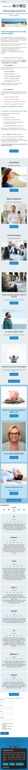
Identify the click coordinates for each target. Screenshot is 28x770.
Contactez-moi (14, 151)
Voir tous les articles (14, 381)
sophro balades (8, 81)
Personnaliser (20, 764)
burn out (9, 134)
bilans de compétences (10, 73)
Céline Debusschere (14, 11)
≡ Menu (3, 2)
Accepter (5, 764)
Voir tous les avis (14, 694)
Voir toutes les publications (14, 500)
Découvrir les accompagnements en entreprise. (12, 106)
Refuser (12, 764)
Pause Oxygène (15, 78)
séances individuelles (9, 71)
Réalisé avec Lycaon (14, 769)
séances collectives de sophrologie (13, 76)
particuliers (10, 65)
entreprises (10, 89)
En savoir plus (14, 190)
